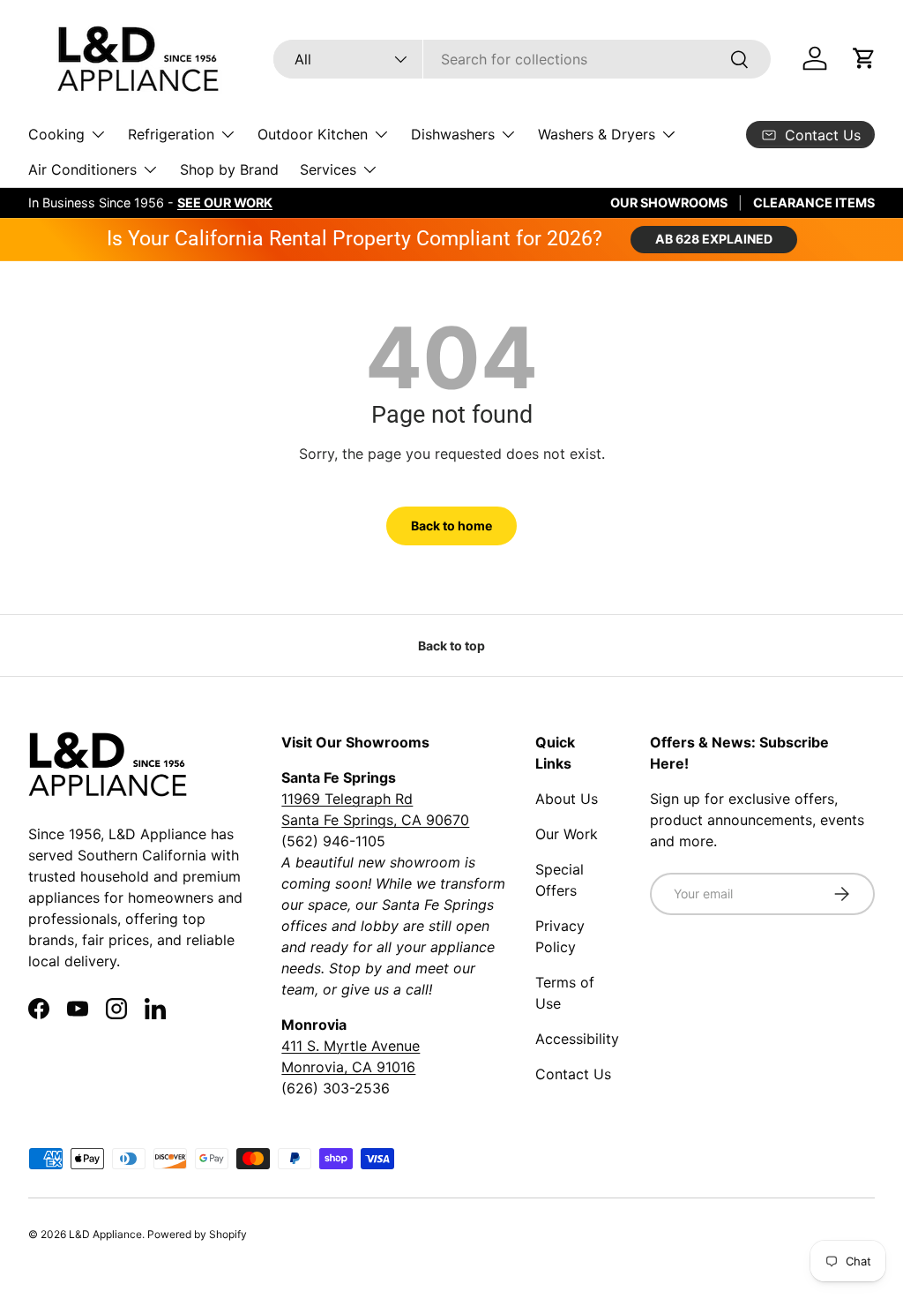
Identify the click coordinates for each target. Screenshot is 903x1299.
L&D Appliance (105, 1234)
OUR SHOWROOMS (669, 202)
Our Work (566, 834)
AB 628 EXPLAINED (713, 238)
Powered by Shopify (197, 1234)
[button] (864, 58)
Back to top (451, 645)
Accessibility (577, 1038)
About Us (566, 798)
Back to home (451, 525)
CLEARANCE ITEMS (814, 202)
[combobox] (521, 59)
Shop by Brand (229, 169)
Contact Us (573, 1074)
